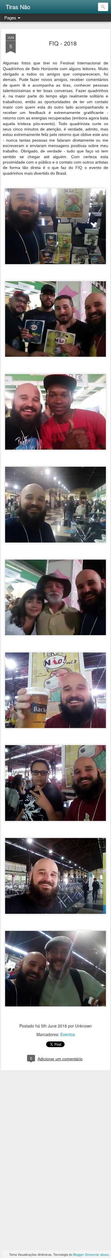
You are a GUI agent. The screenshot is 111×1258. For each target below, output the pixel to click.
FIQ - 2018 (63, 43)
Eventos (67, 1034)
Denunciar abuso (97, 1254)
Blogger (78, 1254)
